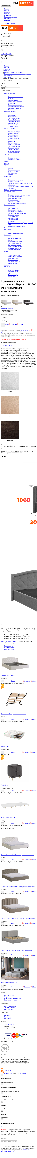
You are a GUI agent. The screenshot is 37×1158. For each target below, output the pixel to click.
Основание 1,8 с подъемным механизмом (13, 714)
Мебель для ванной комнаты (13, 190)
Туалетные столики (14, 249)
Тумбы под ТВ (12, 125)
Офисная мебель (9, 205)
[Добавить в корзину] (3, 325)
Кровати (7, 70)
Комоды (6, 163)
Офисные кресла (13, 216)
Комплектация (8, 646)
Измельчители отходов (15, 101)
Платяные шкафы (13, 271)
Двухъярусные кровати (15, 238)
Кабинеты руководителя (15, 211)
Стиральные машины (14, 108)
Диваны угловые (13, 158)
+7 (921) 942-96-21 (10, 23)
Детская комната (9, 128)
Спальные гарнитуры (14, 248)
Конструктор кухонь (10, 17)
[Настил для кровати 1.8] (15, 814)
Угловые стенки (13, 126)
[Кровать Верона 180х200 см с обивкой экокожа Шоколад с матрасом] (28, 305)
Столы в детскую (13, 149)
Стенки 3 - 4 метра (14, 121)
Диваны (7, 154)
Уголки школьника (14, 151)
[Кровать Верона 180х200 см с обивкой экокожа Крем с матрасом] (17, 305)
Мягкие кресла (12, 173)
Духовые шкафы (13, 100)
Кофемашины (12, 103)
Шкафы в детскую (13, 152)
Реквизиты (7, 1017)
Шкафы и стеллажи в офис (16, 226)
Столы (6, 251)
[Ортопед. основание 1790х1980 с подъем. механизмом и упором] (15, 711)
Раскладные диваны (14, 159)
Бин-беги (11, 168)
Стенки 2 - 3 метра (14, 120)
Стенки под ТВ (13, 123)
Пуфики (10, 174)
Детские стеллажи (13, 141)
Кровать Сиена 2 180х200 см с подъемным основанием (18, 918)
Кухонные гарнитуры (14, 198)
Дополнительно (9, 649)
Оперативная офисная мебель (17, 213)
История (7, 1015)
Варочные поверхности (15, 97)
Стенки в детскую (13, 148)
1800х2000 (7, 77)
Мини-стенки (12, 116)
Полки (6, 228)
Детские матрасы (13, 138)
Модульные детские (14, 146)
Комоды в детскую (14, 144)
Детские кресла (13, 135)
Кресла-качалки (13, 171)
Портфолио (7, 18)
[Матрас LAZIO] (15, 743)
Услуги (6, 997)
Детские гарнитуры (14, 131)
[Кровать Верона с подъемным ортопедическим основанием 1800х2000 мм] (15, 852)
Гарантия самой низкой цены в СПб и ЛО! (14, 339)
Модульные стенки (14, 118)
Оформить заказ (22, 1073)
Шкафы (7, 266)
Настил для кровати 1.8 (8, 817)
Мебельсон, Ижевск (7, 308)
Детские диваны (13, 133)
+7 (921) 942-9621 (6, 54)
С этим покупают (9, 647)
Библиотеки (12, 115)
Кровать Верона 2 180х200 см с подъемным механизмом (18, 886)
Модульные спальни (14, 243)
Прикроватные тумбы (15, 246)
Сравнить (14, 324)
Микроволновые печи (15, 105)
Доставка (7, 12)
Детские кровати (13, 136)
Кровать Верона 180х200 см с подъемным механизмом (17, 855)
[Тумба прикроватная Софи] (15, 782)
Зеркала (6, 161)
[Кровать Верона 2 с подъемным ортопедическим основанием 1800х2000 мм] (15, 883)
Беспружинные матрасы (15, 180)
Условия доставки (9, 1007)
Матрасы (7, 176)
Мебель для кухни (10, 191)
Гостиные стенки (10, 111)
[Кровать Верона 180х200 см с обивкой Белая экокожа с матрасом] (6, 305)
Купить (7, 324)
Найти (3, 88)
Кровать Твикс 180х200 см (9, 982)
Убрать (21, 324)
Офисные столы (13, 218)
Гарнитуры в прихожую (15, 233)
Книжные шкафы (13, 270)
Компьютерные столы (15, 256)
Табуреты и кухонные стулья (17, 203)
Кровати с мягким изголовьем (13, 72)
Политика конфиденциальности (10, 1066)
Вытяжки (11, 98)
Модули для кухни (14, 201)
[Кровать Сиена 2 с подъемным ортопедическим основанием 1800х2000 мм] (15, 915)
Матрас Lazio (5, 746)
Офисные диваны (13, 215)
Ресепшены (11, 221)
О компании (8, 15)
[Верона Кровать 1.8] (15, 672)
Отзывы (6, 13)
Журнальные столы (14, 255)
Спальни (7, 69)
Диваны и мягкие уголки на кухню (19, 195)
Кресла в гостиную (14, 170)
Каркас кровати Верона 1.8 (9, 675)
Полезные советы (9, 1009)
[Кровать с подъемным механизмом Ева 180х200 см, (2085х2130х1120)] (15, 947)
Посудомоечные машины (16, 106)
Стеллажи (11, 273)
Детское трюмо (12, 143)
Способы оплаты (16, 1039)
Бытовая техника (10, 93)
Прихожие (7, 229)
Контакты (7, 20)
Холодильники (12, 110)
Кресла (6, 164)
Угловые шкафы (13, 275)
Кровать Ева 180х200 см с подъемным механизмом (16, 950)
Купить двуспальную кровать (10, 641)
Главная (6, 66)
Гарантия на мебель (10, 1006)
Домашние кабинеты (14, 210)
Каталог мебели (9, 995)
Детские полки (12, 140)
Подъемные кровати (14, 245)
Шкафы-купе (12, 276)
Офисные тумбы (13, 219)
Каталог (6, 9)
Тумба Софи (4, 785)
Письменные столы (14, 261)
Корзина (6, 1073)
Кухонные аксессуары (15, 196)
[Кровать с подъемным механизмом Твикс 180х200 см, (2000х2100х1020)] (15, 979)
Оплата (6, 10)
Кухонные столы (13, 200)
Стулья (6, 265)
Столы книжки (12, 263)
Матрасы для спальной (15, 241)
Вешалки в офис (13, 208)
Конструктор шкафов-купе (12, 998)
